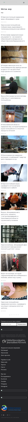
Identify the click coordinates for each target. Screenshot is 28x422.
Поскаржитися (5, 376)
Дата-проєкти (5, 355)
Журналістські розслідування (10, 348)
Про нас (3, 374)
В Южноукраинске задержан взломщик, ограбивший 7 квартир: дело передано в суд (13, 157)
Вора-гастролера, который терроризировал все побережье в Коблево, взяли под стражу (14, 276)
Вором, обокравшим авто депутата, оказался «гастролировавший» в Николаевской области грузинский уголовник (10, 216)
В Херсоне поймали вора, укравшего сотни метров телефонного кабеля (10, 186)
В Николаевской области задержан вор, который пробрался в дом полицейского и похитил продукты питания (14, 128)
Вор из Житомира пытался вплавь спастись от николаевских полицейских (13, 98)
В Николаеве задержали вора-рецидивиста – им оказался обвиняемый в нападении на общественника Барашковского (13, 38)
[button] (24, 2)
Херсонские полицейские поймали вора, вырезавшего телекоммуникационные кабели (13, 27)
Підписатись (22, 324)
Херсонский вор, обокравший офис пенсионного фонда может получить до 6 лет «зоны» (14, 247)
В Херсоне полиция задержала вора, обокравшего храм (12, 18)
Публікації (4, 350)
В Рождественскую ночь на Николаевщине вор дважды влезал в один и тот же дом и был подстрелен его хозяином (14, 68)
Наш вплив (4, 353)
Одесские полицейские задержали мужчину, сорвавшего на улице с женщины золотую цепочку (13, 305)
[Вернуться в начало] (10, 2)
